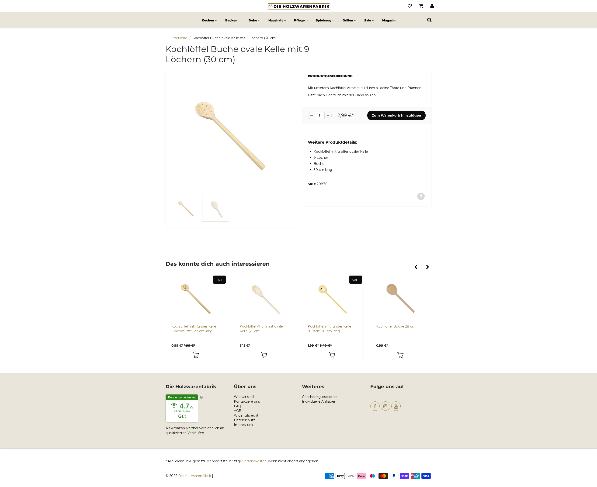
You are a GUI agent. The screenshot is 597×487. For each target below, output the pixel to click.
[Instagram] (385, 406)
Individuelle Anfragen (319, 401)
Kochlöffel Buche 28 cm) (396, 326)
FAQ (237, 406)
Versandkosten (254, 461)
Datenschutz (244, 420)
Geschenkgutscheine (319, 397)
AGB (237, 411)
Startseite (179, 38)
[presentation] (415, 267)
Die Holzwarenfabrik (194, 476)
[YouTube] (396, 406)
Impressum (243, 425)
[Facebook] (375, 406)
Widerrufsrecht (246, 415)
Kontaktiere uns (247, 401)
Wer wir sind (244, 397)
